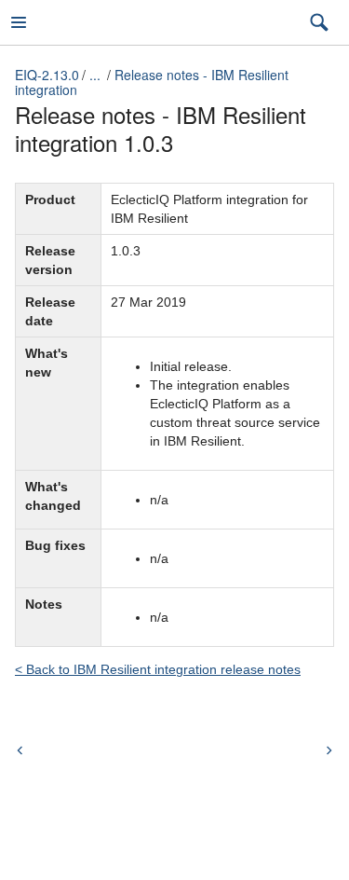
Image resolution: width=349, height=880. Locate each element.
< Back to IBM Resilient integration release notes (158, 669)
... (95, 74)
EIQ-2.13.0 (47, 74)
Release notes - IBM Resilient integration (152, 82)
